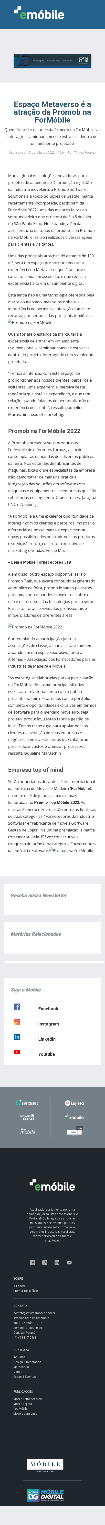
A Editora (19, 1286)
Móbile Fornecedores (27, 1399)
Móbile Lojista (22, 1404)
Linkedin (47, 1039)
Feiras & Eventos (24, 1376)
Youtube (46, 1054)
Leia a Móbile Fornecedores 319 (41, 562)
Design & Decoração (27, 1362)
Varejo (17, 1372)
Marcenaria (21, 1367)
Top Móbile (20, 1409)
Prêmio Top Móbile (25, 1291)
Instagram (48, 1023)
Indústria (19, 1357)
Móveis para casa (25, 1413)
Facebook (48, 1008)
